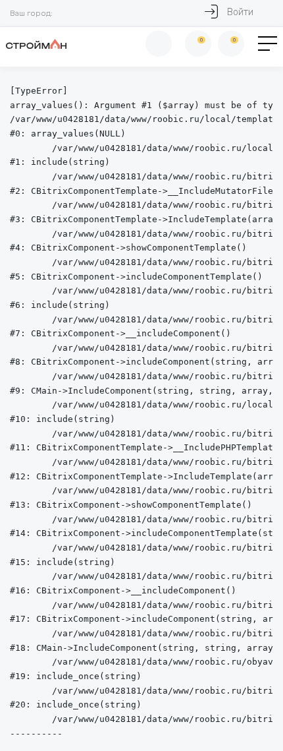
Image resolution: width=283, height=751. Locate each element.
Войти (240, 12)
